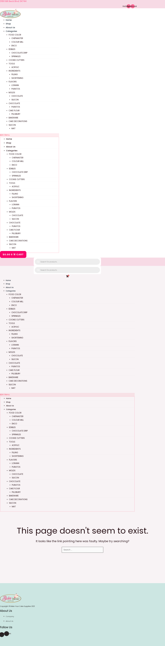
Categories (11, 31)
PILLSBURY (15, 114)
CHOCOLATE (17, 96)
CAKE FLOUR (14, 110)
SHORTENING (17, 78)
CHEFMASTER (17, 38)
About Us (10, 146)
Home (9, 139)
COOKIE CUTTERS (16, 60)
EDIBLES (12, 49)
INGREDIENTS (14, 70)
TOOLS (12, 63)
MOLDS (12, 92)
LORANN (15, 85)
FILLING (14, 74)
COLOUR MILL (17, 42)
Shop (8, 142)
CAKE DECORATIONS (18, 121)
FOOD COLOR (15, 34)
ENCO (14, 45)
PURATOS (15, 89)
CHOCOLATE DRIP (19, 52)
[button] (29, 135)
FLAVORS (13, 81)
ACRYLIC (15, 67)
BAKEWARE (13, 117)
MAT (13, 128)
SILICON (15, 99)
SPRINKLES (16, 56)
